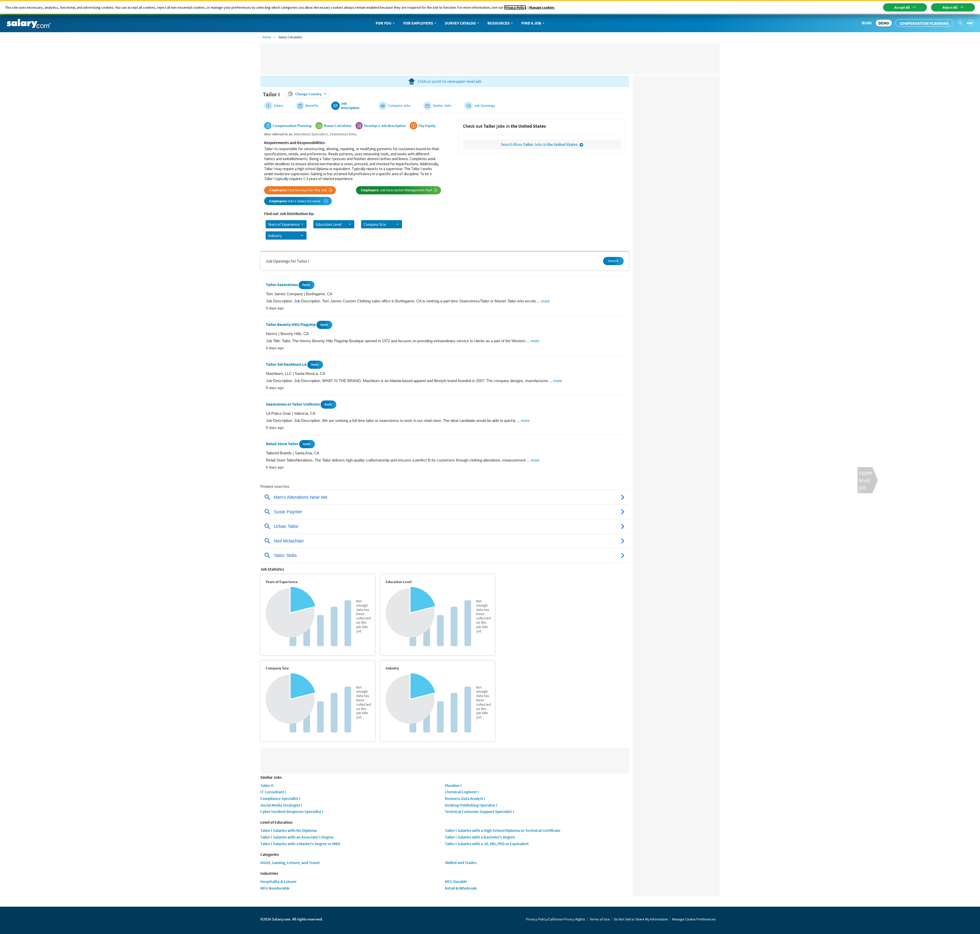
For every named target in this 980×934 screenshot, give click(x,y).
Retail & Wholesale (461, 888)
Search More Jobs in (539, 144)
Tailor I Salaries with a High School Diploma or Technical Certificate (502, 830)
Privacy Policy (515, 7)
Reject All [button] (949, 7)
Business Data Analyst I (465, 798)
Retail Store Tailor (282, 443)
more (545, 301)
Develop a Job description (385, 125)
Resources (498, 23)
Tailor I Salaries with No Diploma (288, 830)
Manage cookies (541, 7)
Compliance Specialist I (280, 798)
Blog (867, 22)
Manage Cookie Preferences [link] (694, 919)
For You (383, 23)
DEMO (883, 23)
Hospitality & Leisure (278, 881)
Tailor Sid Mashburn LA (286, 364)
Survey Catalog (460, 23)
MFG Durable (456, 881)
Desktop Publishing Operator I (471, 805)
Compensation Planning (924, 23)
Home (266, 37)
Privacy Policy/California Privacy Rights (555, 919)
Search (613, 260)
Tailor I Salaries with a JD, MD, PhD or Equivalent (487, 843)
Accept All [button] (902, 7)
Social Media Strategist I (281, 805)
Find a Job (531, 23)
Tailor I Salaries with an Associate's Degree (297, 837)
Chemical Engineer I (462, 791)
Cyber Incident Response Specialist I (291, 811)
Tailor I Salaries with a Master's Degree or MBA (300, 843)
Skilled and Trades (460, 862)
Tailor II (267, 785)
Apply (306, 285)
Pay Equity (427, 125)
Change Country (308, 93)
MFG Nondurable (275, 888)
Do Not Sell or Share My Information (641, 919)
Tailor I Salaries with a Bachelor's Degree (480, 837)
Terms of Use (600, 919)
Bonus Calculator (338, 125)
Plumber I (453, 785)
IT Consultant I (273, 791)
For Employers (418, 23)
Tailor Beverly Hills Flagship (291, 324)
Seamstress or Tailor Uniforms (293, 404)
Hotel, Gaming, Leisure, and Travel (290, 862)
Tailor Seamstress (282, 284)
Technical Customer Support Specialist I (479, 811)
